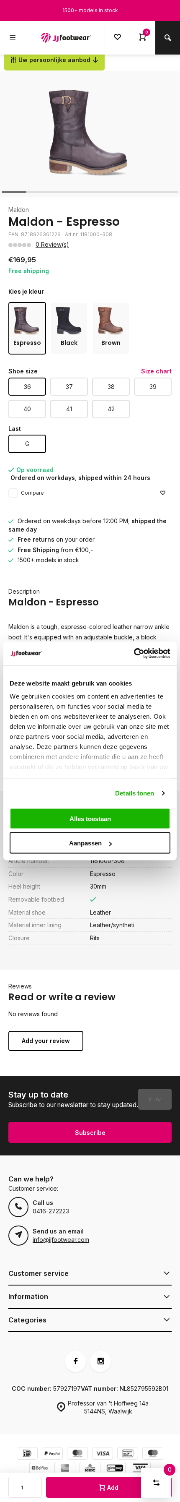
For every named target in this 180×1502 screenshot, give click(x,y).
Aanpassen (85, 843)
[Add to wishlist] (162, 493)
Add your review (46, 1040)
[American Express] (64, 1469)
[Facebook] (75, 1361)
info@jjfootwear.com (61, 1239)
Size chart (156, 371)
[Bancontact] (127, 1454)
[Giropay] (115, 1469)
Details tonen (134, 793)
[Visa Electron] (140, 1469)
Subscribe (90, 1132)
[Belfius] (39, 1469)
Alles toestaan (90, 818)
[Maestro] (152, 1454)
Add (112, 1487)
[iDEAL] (27, 1454)
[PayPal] (52, 1454)
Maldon (18, 209)
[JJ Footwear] (66, 37)
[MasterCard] (77, 1454)
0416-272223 (51, 1211)
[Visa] (102, 1454)
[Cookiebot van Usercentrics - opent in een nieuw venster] (133, 653)
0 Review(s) (52, 244)
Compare (32, 493)
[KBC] (90, 1469)
